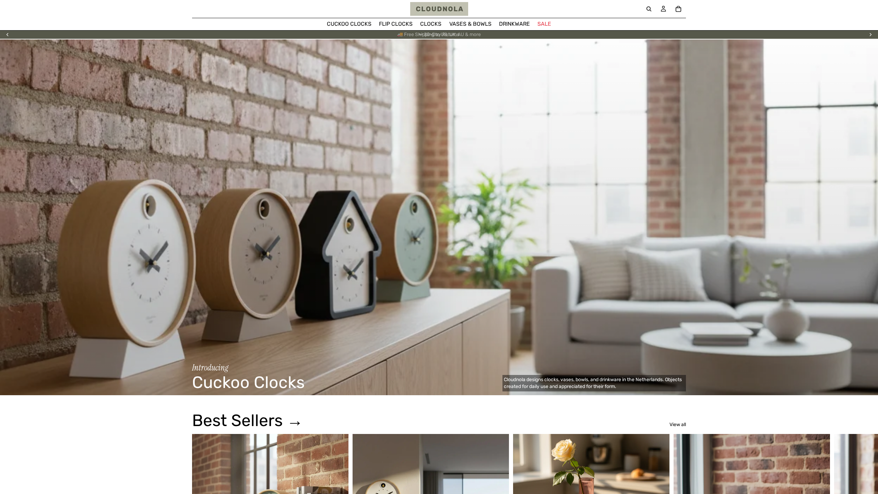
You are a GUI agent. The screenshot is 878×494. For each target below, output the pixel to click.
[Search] (648, 8)
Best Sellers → (247, 420)
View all (677, 424)
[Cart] (678, 8)
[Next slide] (870, 34)
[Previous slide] (7, 34)
